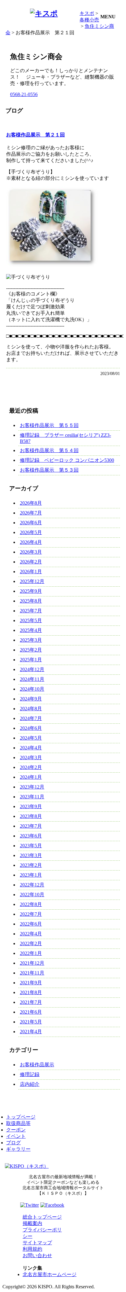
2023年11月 (32, 796)
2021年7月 (31, 1002)
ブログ (13, 1142)
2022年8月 (31, 904)
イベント (16, 1136)
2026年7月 (31, 512)
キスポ (87, 13)
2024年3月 (31, 757)
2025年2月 (31, 649)
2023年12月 (32, 786)
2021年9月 (31, 982)
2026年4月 (31, 542)
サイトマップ (37, 1242)
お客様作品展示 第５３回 (49, 470)
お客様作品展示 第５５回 (49, 425)
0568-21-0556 (24, 94)
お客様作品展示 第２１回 (35, 134)
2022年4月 (31, 933)
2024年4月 (31, 747)
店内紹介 (29, 1084)
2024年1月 (31, 777)
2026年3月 (31, 552)
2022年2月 (31, 943)
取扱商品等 (18, 1123)
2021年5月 (31, 1021)
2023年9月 (31, 806)
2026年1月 (31, 571)
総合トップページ (42, 1217)
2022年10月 (32, 894)
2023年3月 (31, 855)
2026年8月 (31, 503)
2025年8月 (31, 600)
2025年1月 (31, 659)
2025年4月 (31, 630)
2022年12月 (32, 884)
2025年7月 (31, 610)
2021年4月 (31, 1031)
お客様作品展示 (37, 1064)
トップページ (20, 1116)
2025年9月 (31, 591)
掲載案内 (32, 1223)
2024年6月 (31, 728)
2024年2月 (31, 767)
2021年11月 (32, 972)
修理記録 (29, 1074)
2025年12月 (32, 581)
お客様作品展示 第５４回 (49, 450)
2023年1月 (31, 875)
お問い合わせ (37, 1255)
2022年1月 (31, 953)
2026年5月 (31, 532)
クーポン (16, 1129)
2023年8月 (31, 816)
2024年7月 (31, 718)
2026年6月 (31, 522)
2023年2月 (31, 865)
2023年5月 (31, 845)
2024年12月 (32, 669)
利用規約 (32, 1249)
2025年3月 (31, 640)
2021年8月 (31, 992)
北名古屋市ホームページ (49, 1274)
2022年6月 (31, 923)
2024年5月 (31, 738)
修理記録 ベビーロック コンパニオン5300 (67, 460)
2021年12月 (32, 963)
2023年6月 (31, 835)
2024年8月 (31, 708)
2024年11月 (32, 679)
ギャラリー (18, 1149)
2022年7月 (31, 914)
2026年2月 (31, 561)
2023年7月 (31, 826)
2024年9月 (31, 698)
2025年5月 (31, 620)
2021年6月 (31, 1012)
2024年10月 (32, 689)
